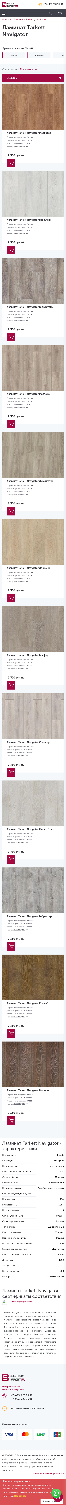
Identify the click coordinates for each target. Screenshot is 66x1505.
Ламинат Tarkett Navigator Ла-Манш (28, 568)
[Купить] (11, 163)
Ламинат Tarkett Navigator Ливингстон (30, 481)
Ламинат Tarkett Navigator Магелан (28, 1090)
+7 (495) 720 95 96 (53, 4)
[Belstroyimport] (13, 1379)
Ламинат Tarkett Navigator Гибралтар (29, 916)
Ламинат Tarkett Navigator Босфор (28, 655)
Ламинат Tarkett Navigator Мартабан (29, 393)
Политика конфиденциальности (48, 1473)
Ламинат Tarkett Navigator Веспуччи (29, 219)
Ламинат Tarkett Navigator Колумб (27, 1003)
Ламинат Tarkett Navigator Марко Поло (30, 829)
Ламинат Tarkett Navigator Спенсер (28, 742)
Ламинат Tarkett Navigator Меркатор (29, 132)
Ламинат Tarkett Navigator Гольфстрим (30, 307)
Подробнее (20, 1496)
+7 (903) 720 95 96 (22, 1398)
